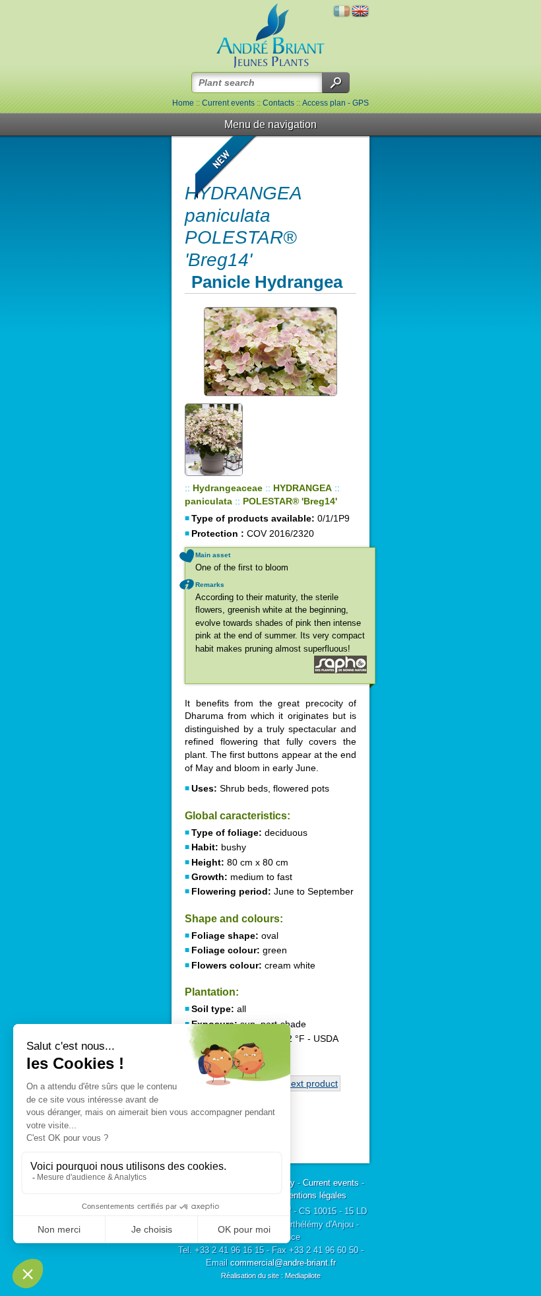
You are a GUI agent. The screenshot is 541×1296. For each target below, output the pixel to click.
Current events (228, 103)
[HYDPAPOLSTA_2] (221, 439)
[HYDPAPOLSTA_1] (270, 351)
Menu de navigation (270, 124)
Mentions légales (314, 1195)
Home (183, 103)
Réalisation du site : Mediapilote (271, 1275)
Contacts (278, 103)
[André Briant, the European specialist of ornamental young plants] (270, 36)
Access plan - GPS (335, 103)
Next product (311, 1083)
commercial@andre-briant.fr (283, 1263)
